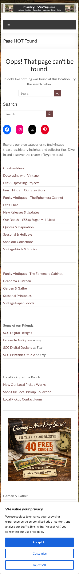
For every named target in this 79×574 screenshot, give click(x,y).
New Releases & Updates (21, 212)
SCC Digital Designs (17, 333)
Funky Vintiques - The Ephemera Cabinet (33, 273)
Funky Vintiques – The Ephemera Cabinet (33, 197)
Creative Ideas (13, 168)
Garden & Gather (15, 288)
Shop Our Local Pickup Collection (27, 392)
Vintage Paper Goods (18, 303)
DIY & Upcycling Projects (21, 183)
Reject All (39, 565)
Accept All (39, 542)
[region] (39, 538)
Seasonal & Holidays (17, 234)
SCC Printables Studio (19, 355)
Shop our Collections (18, 242)
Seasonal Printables (17, 296)
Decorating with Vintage (21, 175)
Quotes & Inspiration (18, 227)
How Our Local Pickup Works (24, 384)
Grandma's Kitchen (17, 281)
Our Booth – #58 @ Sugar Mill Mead (29, 220)
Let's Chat (10, 205)
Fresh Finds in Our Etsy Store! (24, 190)
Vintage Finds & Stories (20, 249)
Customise (40, 553)
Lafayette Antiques (17, 340)
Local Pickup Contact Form (22, 399)
